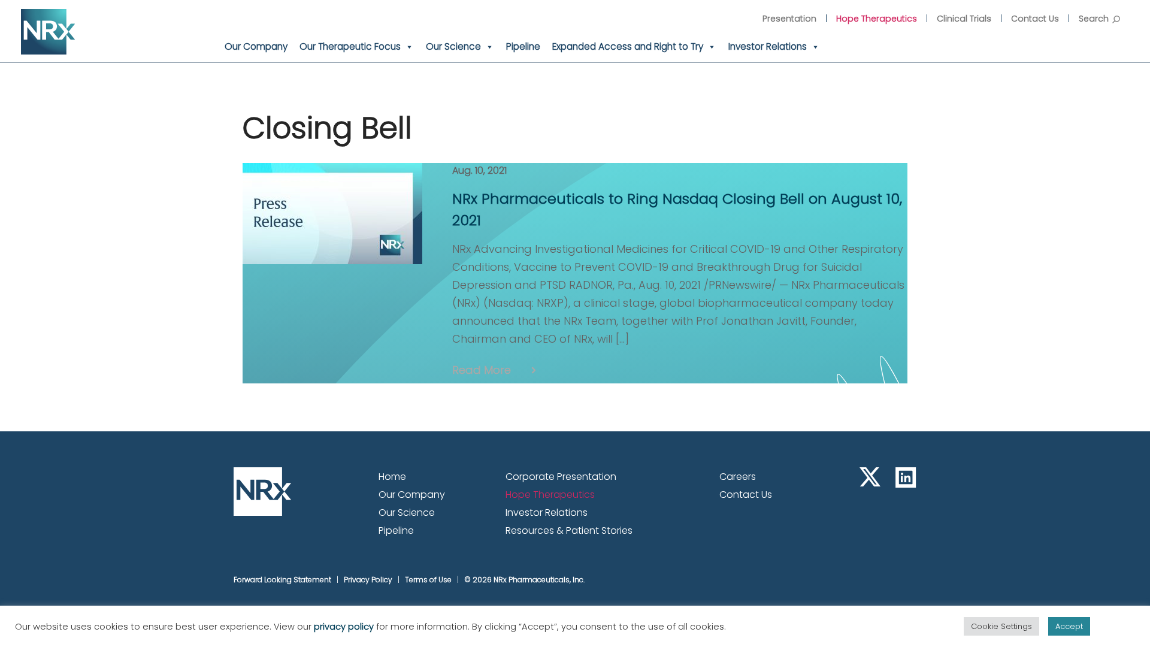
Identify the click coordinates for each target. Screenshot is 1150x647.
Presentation (789, 19)
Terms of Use (428, 580)
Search (1094, 19)
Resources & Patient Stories (569, 530)
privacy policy (344, 627)
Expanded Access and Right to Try (627, 46)
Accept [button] (1069, 626)
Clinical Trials (964, 19)
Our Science (453, 46)
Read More (481, 369)
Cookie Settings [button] (1001, 626)
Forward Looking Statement (282, 580)
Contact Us (1035, 19)
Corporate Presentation (561, 476)
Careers (737, 476)
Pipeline (523, 46)
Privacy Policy (368, 580)
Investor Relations (767, 46)
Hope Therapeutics (876, 19)
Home (392, 476)
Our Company (256, 46)
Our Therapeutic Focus (350, 46)
